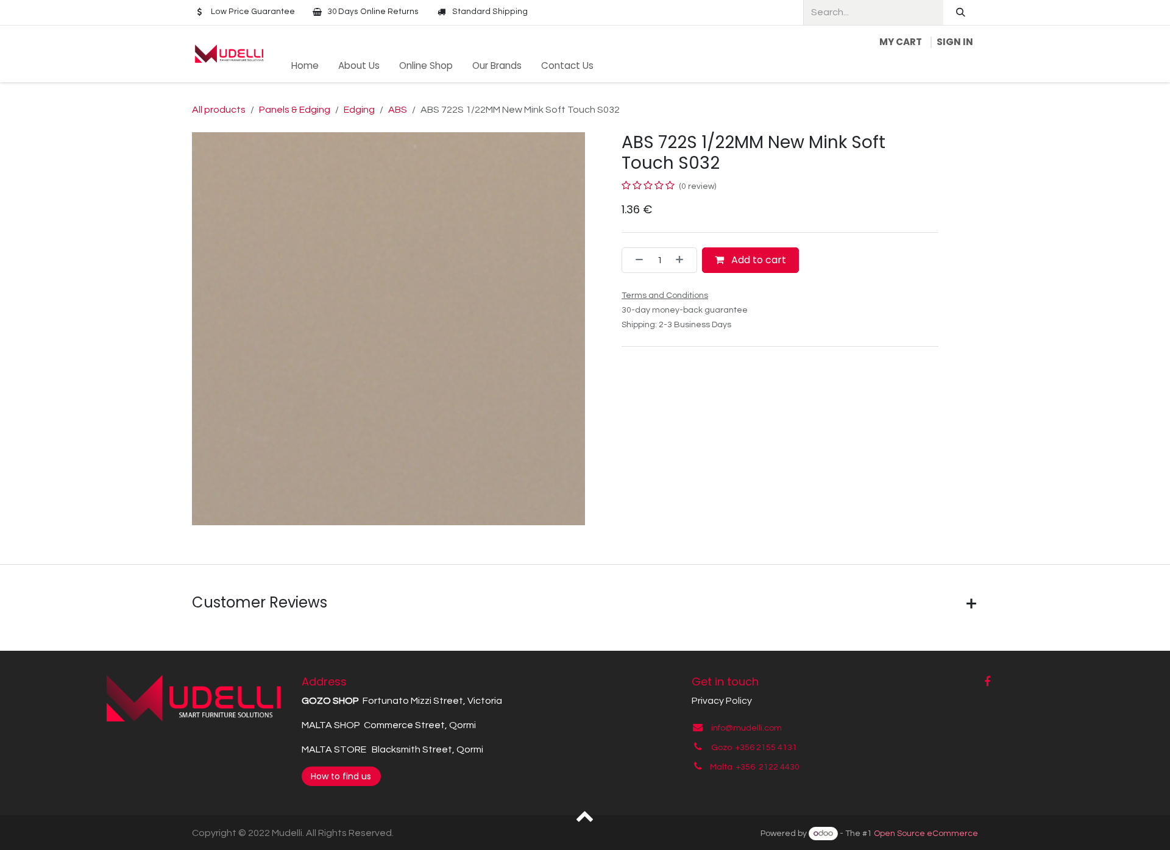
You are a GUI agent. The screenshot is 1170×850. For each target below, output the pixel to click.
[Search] (960, 12)
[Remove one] (635, 260)
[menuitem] (305, 66)
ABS (397, 110)
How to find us (341, 776)
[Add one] (683, 260)
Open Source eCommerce (926, 833)
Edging (359, 110)
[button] (585, 815)
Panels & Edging (294, 110)
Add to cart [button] (757, 260)
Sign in (955, 41)
